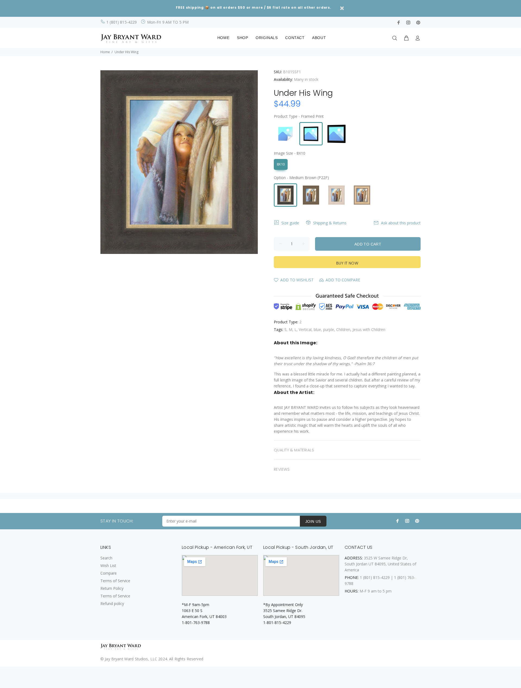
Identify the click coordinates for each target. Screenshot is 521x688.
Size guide (290, 222)
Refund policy (112, 603)
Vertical (305, 329)
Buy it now (347, 263)
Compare (108, 573)
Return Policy (111, 588)
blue (317, 329)
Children (343, 329)
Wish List (108, 565)
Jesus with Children (368, 329)
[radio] (285, 133)
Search (106, 557)
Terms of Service (115, 580)
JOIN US (313, 521)
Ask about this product (401, 222)
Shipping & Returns (330, 222)
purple (328, 329)
